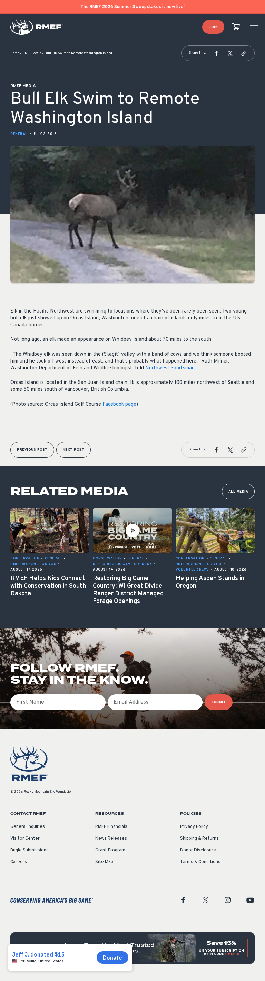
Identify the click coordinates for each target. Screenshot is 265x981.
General (19, 134)
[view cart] (236, 27)
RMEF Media (31, 53)
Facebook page (119, 404)
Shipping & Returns (199, 838)
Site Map (104, 862)
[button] (216, 53)
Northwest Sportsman (170, 368)
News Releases (111, 838)
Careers (18, 862)
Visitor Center (25, 838)
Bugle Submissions (29, 850)
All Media (238, 491)
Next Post (74, 450)
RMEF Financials (111, 827)
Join (213, 27)
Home (14, 53)
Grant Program (110, 850)
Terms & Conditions (200, 862)
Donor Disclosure (198, 850)
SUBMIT (219, 702)
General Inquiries (27, 827)
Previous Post (32, 450)
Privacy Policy (194, 827)
